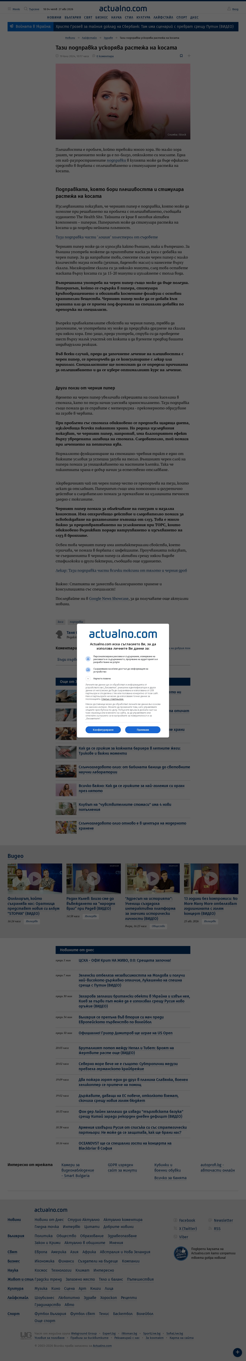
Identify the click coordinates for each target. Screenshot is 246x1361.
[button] (123, 678)
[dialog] (123, 681)
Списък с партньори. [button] (112, 699)
